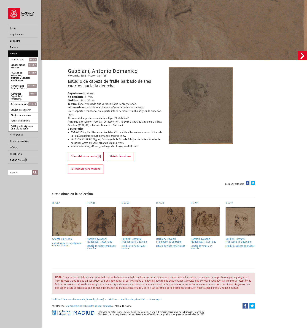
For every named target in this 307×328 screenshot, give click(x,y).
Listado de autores (120, 156)
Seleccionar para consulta (85, 169)
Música (13, 147)
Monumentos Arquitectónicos (23, 87)
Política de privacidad (133, 299)
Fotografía (16, 153)
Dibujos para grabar (21, 109)
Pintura (14, 47)
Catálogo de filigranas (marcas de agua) (22, 127)
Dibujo (13, 53)
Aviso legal (155, 299)
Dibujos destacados (21, 115)
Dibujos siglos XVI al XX (23, 66)
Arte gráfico (16, 134)
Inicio (13, 28)
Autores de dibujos (20, 120)
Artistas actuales (23, 104)
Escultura (15, 40)
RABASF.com (17, 160)
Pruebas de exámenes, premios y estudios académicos (23, 77)
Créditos (112, 299)
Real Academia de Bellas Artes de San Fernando (88, 306)
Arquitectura (16, 34)
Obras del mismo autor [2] (86, 156)
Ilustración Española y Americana (23, 96)
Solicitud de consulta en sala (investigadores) (78, 299)
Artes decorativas (19, 141)
